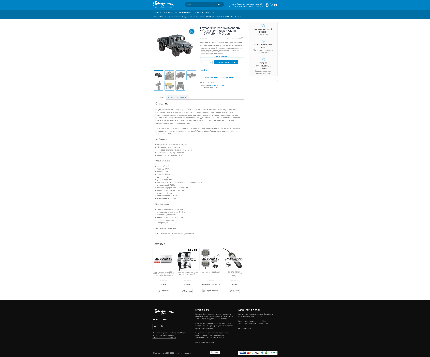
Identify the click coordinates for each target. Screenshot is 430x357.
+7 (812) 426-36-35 (238, 6)
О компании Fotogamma (204, 342)
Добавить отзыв (233, 38)
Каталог (156, 12)
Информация (184, 12)
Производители (170, 12)
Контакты (209, 12)
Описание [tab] (160, 97)
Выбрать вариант (211, 291)
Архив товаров (217, 85)
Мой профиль (267, 5)
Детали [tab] (170, 97)
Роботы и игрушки (174, 17)
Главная (155, 17)
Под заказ (165, 291)
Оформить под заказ (226, 62)
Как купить (198, 12)
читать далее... (222, 56)
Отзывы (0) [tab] (182, 97)
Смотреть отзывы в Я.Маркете (164, 337)
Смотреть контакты (245, 328)
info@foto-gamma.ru (255, 6)
